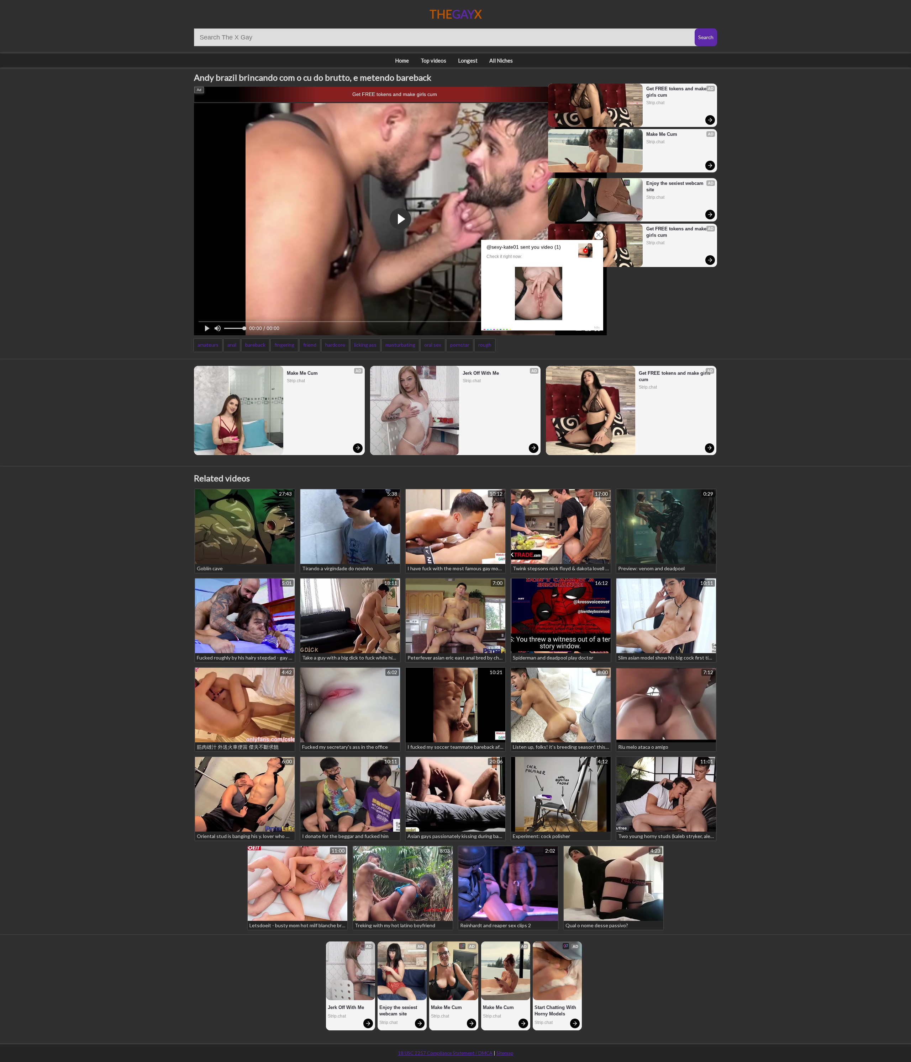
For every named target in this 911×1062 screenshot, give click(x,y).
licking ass (365, 345)
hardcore (335, 345)
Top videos (433, 60)
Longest (468, 60)
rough (484, 345)
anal (231, 345)
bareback (255, 345)
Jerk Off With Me (481, 373)
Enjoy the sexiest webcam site (675, 186)
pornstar (459, 345)
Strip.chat (655, 102)
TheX (456, 14)
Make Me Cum (661, 134)
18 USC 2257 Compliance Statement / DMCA (445, 1053)
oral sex (432, 345)
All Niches (501, 60)
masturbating (400, 345)
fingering (284, 345)
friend (309, 345)
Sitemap (505, 1053)
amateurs (208, 345)
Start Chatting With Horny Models (556, 1010)
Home (402, 60)
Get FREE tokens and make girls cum (394, 94)
